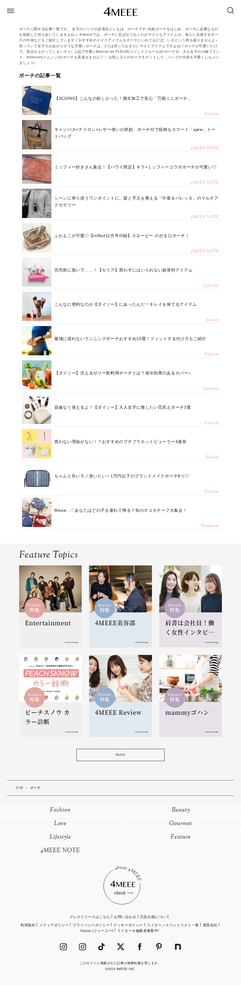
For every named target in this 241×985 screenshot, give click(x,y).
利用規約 (28, 925)
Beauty (181, 810)
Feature (181, 837)
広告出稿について (155, 917)
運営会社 (210, 925)
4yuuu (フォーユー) (96, 931)
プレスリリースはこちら (89, 917)
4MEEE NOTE (60, 851)
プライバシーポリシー (91, 925)
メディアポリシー (54, 925)
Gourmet (180, 824)
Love (60, 824)
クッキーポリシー (128, 925)
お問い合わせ (125, 917)
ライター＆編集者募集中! (138, 931)
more (120, 754)
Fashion (60, 810)
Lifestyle (60, 837)
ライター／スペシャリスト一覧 (173, 925)
